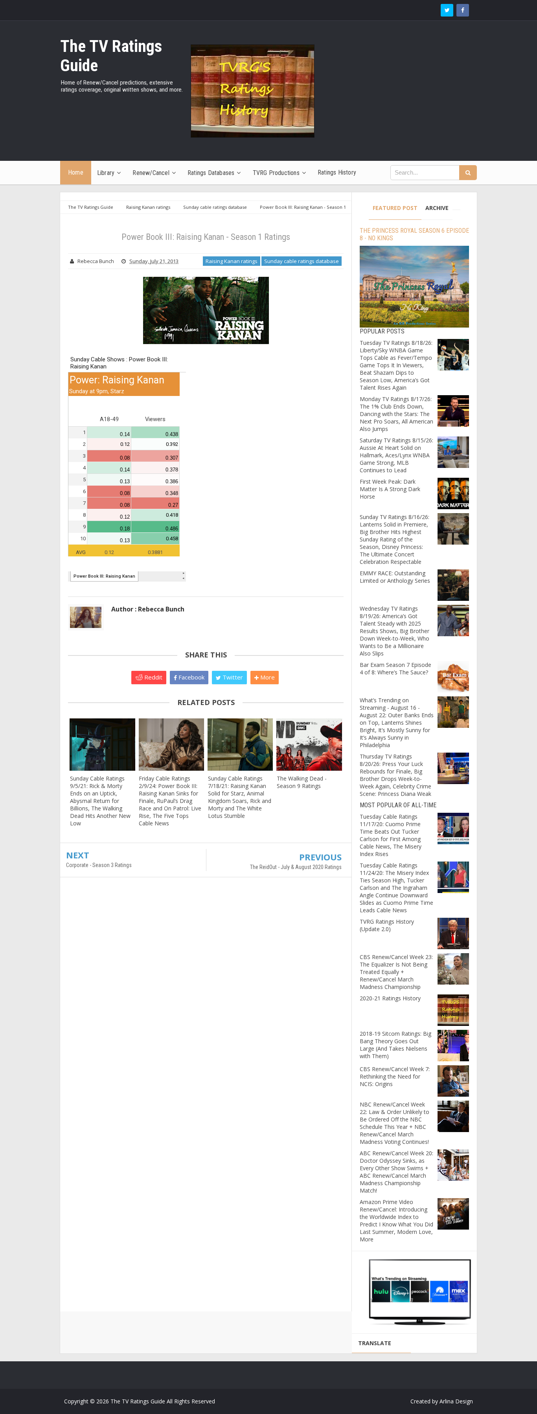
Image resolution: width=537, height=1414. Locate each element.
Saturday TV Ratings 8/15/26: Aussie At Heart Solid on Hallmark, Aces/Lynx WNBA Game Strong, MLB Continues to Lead (396, 455)
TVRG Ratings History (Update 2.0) (387, 925)
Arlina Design (456, 1401)
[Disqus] (206, 996)
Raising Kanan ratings (231, 261)
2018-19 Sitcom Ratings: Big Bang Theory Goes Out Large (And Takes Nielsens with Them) (395, 1045)
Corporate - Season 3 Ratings (99, 865)
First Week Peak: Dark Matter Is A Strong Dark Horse (390, 489)
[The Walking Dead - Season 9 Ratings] (309, 744)
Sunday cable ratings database (301, 261)
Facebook (190, 677)
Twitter (232, 677)
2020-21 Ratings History (390, 998)
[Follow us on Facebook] (462, 10)
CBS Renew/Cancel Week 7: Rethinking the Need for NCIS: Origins (395, 1076)
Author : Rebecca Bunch (147, 609)
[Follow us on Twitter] (447, 10)
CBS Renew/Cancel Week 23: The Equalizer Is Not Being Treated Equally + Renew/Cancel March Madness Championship (396, 972)
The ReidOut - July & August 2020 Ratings (296, 867)
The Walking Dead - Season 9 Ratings (302, 782)
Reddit (152, 677)
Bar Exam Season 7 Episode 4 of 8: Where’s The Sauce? (395, 668)
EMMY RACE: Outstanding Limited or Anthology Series (395, 576)
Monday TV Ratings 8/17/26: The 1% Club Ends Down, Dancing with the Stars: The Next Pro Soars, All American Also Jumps (396, 414)
